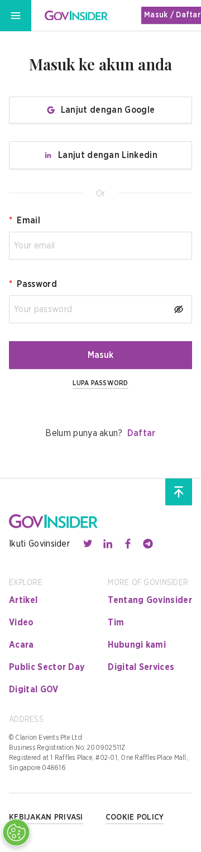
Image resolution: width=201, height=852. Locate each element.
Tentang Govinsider (150, 600)
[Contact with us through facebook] (128, 544)
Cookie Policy (135, 817)
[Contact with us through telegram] (148, 544)
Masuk (101, 355)
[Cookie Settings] (16, 832)
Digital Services (141, 667)
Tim (116, 622)
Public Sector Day (46, 667)
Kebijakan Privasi (46, 817)
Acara (21, 644)
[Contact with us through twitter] (87, 544)
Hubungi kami (137, 644)
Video (21, 622)
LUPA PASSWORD (100, 383)
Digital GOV (34, 689)
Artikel (23, 600)
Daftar (141, 433)
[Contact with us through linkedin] (107, 544)
